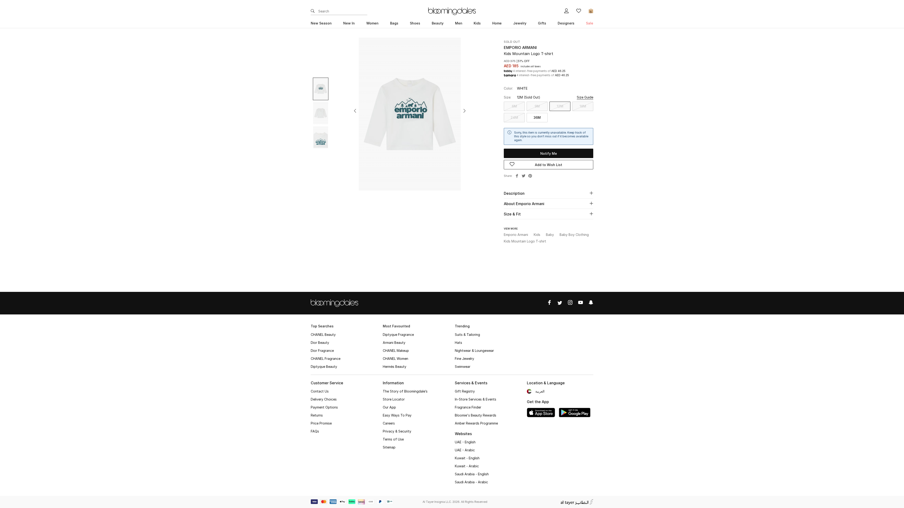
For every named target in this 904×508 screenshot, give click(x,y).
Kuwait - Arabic (467, 466)
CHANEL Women (395, 359)
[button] (355, 111)
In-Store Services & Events (475, 399)
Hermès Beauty (394, 367)
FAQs (315, 431)
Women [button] (372, 23)
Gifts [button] (542, 23)
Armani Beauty (394, 343)
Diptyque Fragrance (398, 335)
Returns (317, 415)
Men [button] (458, 23)
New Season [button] (321, 23)
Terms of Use (393, 439)
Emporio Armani (520, 47)
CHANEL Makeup (396, 351)
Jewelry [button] (519, 23)
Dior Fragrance (322, 351)
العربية (540, 391)
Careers (389, 423)
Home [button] (497, 23)
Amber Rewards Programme (476, 423)
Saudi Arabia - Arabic (471, 482)
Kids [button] (477, 23)
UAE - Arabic (465, 450)
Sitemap (389, 447)
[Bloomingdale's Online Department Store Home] (452, 10)
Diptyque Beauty (324, 367)
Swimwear (462, 367)
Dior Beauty (320, 343)
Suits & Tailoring (467, 335)
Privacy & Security (397, 431)
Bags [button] (394, 23)
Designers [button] (566, 23)
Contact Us (320, 391)
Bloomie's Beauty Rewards (475, 415)
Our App (389, 407)
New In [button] (349, 23)
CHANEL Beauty (323, 335)
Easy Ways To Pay (397, 415)
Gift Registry (465, 391)
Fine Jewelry (464, 359)
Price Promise (321, 423)
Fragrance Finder (468, 407)
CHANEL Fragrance (325, 359)
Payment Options (324, 407)
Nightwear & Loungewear (474, 351)
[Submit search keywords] (313, 11)
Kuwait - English (467, 458)
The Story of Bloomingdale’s (405, 391)
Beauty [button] (438, 23)
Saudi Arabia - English (472, 474)
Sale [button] (589, 23)
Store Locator (394, 399)
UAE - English (465, 442)
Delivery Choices (324, 399)
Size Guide (585, 97)
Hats (458, 343)
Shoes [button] (415, 23)
